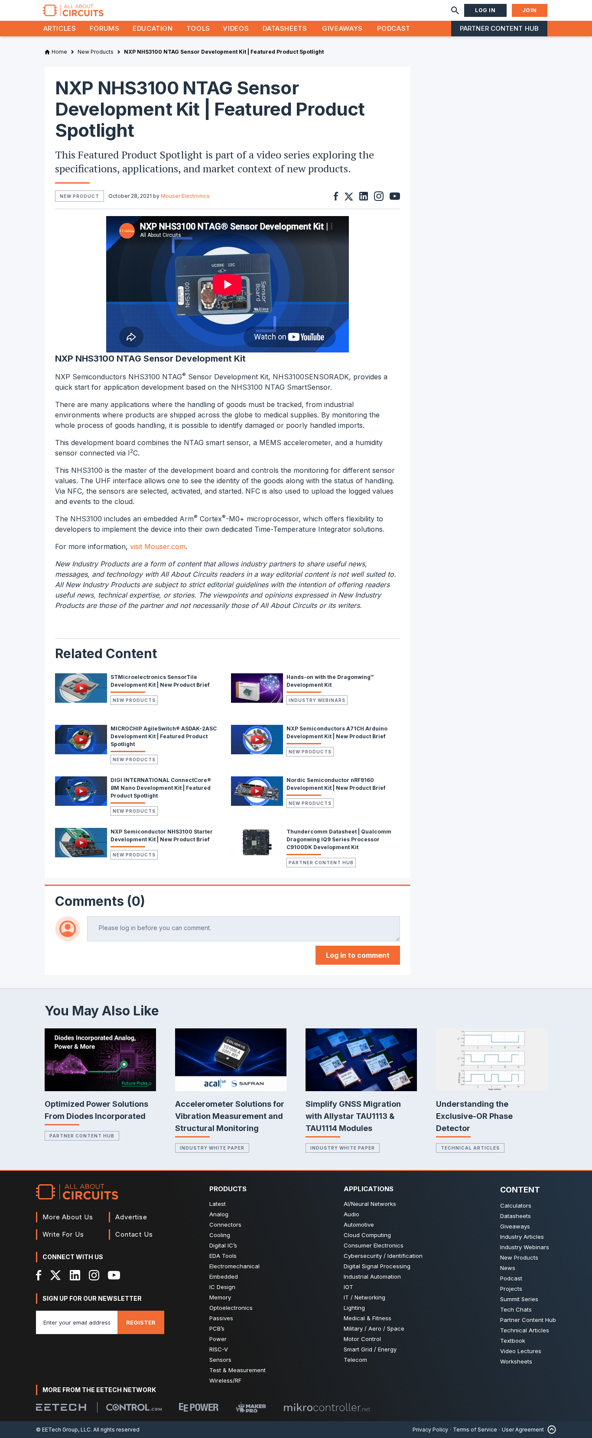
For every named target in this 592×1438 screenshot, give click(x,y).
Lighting (354, 1307)
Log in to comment (358, 955)
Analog (218, 1214)
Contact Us (134, 1234)
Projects (511, 1288)
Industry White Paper (212, 1147)
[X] (55, 1275)
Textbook (512, 1340)
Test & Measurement (237, 1370)
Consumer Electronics (373, 1245)
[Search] (455, 10)
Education (153, 28)
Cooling (219, 1234)
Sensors (220, 1359)
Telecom (355, 1359)
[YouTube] (114, 1275)
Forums (105, 28)
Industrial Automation (372, 1276)
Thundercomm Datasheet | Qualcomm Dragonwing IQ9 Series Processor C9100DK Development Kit (338, 839)
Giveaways (342, 28)
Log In (485, 10)
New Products (134, 700)
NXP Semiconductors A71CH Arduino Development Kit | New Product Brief (336, 732)
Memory (220, 1297)
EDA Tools (223, 1255)
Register (141, 1322)
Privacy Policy (430, 1429)
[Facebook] (39, 1275)
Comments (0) (100, 901)
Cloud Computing (367, 1234)
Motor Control (362, 1338)
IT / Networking (364, 1297)
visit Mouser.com (157, 546)
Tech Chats (516, 1309)
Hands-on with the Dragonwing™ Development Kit (330, 681)
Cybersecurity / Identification (383, 1255)
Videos (236, 28)
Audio (351, 1214)
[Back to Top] (550, 1429)
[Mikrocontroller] (326, 1407)
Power (218, 1338)
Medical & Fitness (367, 1318)
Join (529, 10)
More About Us (67, 1217)
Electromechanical (234, 1266)
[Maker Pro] (251, 1407)
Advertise (131, 1217)
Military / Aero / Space (374, 1328)
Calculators (515, 1205)
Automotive (359, 1224)
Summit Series (519, 1299)
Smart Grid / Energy (370, 1349)
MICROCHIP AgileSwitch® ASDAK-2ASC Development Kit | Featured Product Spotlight (164, 736)
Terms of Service (475, 1429)
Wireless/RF (225, 1380)
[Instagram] (94, 1275)
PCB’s (216, 1328)
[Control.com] (134, 1407)
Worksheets (516, 1361)
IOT (348, 1286)
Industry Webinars (317, 700)
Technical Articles (470, 1147)
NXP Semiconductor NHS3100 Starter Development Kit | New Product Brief (162, 835)
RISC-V (218, 1349)
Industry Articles (522, 1236)
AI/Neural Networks (370, 1203)
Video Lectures (520, 1351)
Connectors (225, 1224)
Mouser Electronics (185, 196)
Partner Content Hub (499, 28)
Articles (59, 28)
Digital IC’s (223, 1245)
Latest (217, 1203)
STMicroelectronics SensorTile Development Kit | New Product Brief (160, 681)
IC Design (222, 1286)
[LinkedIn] (75, 1275)
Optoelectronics (231, 1307)
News (507, 1267)
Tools (198, 28)
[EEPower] (198, 1407)
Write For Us (63, 1234)
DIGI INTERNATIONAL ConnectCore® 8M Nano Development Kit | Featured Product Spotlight (161, 788)
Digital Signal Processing (377, 1266)
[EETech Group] (61, 1407)
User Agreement (523, 1429)
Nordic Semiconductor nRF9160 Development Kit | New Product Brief (336, 784)
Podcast (393, 28)
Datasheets (285, 28)
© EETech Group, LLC (63, 1429)
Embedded (223, 1276)
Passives (221, 1318)
